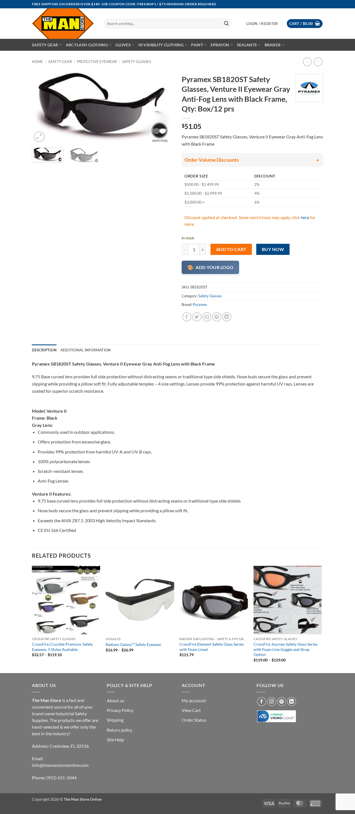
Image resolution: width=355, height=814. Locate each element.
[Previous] (42, 107)
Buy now (273, 249)
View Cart (191, 710)
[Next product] (307, 61)
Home (37, 61)
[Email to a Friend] (206, 316)
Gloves (123, 44)
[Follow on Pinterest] (281, 701)
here (305, 217)
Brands (273, 44)
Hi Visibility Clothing (161, 44)
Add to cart (231, 249)
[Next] (164, 107)
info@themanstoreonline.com (60, 765)
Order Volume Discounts (211, 160)
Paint (197, 44)
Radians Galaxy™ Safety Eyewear (133, 644)
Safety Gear (45, 44)
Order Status (194, 719)
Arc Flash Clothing (87, 44)
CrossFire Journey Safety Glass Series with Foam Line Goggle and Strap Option (285, 649)
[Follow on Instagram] (271, 701)
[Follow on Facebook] (261, 701)
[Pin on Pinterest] (216, 316)
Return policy (119, 729)
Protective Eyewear (97, 61)
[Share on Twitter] (196, 316)
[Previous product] (318, 61)
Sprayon (220, 44)
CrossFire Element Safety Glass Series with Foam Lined (211, 647)
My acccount (194, 700)
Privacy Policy (120, 710)
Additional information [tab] (85, 350)
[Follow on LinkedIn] (291, 701)
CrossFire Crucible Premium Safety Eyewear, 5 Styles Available (62, 647)
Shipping (115, 719)
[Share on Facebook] (186, 316)
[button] (305, 23)
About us (115, 700)
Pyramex (200, 304)
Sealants (247, 44)
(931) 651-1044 (61, 777)
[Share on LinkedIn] (226, 316)
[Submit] (226, 23)
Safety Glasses (136, 61)
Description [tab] (44, 350)
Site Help (115, 739)
